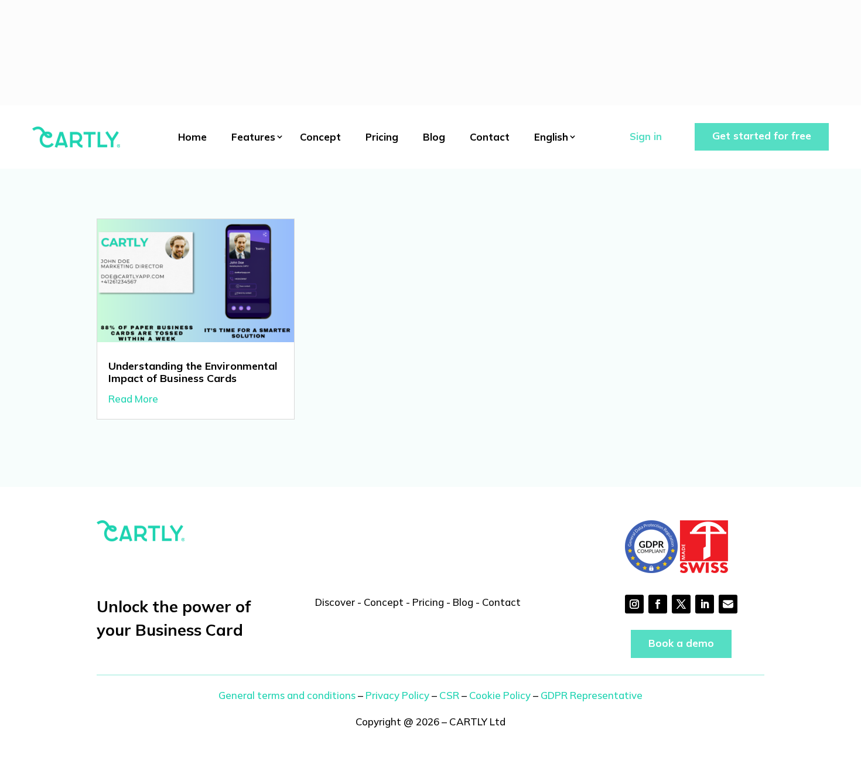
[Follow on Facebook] (657, 604)
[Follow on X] (681, 604)
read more (133, 399)
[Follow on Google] (728, 604)
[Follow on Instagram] (634, 604)
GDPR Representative (592, 695)
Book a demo (681, 643)
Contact (490, 137)
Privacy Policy (397, 695)
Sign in (646, 136)
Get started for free (761, 135)
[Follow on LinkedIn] (704, 604)
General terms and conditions (287, 695)
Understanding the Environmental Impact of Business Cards (193, 372)
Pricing (381, 137)
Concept (320, 137)
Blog (434, 137)
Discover (335, 602)
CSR (449, 695)
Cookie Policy (500, 695)
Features (253, 137)
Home (192, 137)
